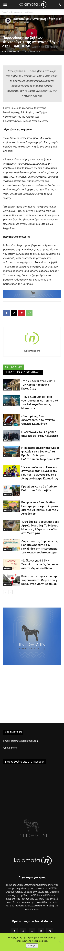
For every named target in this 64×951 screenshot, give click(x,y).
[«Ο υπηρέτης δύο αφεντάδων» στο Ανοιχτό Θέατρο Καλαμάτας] (11, 420)
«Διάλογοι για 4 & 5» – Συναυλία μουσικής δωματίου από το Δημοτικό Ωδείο (40, 564)
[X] (14, 313)
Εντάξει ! (32, 945)
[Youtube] (49, 931)
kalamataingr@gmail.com (25, 740)
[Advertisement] (32, 696)
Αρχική (5, 12)
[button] (5, 4)
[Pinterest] (21, 313)
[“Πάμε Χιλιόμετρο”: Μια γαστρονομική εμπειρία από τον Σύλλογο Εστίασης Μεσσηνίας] (11, 400)
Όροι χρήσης (10, 747)
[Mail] (32, 931)
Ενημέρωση (16, 12)
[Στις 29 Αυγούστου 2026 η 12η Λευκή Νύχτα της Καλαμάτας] (11, 384)
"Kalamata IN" (13, 51)
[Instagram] (23, 931)
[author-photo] (32, 346)
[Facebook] (6, 313)
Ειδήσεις (29, 12)
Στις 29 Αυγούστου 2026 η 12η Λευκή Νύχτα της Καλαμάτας (38, 384)
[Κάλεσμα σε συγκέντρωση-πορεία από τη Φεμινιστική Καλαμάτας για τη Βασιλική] (11, 580)
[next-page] (11, 592)
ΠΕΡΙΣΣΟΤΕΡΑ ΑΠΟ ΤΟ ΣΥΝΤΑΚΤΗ (23, 372)
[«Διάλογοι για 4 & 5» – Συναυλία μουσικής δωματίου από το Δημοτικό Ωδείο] (11, 564)
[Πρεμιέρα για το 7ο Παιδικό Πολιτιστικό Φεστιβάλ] (11, 490)
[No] (60, 942)
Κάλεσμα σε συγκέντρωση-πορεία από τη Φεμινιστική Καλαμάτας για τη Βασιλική (39, 580)
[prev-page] (5, 592)
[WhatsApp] (29, 313)
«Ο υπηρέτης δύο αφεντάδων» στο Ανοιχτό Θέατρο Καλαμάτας (38, 420)
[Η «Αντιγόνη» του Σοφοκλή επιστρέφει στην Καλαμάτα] (11, 435)
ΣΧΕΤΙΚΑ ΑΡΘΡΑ (13, 367)
